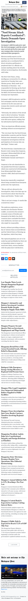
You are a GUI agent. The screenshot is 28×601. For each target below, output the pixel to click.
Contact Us (23, 596)
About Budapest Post (7, 598)
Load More (14, 544)
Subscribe (23, 270)
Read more (4, 254)
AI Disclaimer (17, 598)
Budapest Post (14, 2)
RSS (4, 592)
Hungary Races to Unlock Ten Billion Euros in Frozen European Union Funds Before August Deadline (14, 11)
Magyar (24, 6)
